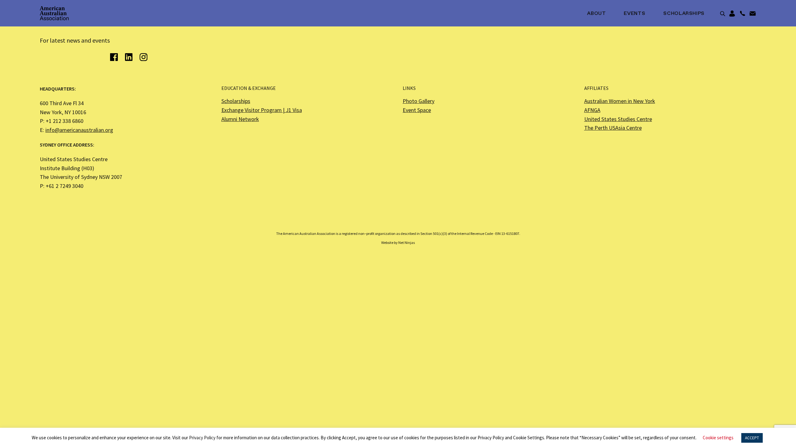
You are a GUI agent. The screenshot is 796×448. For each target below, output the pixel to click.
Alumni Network (240, 119)
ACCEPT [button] (752, 438)
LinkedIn (128, 57)
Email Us (752, 13)
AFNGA (592, 110)
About (596, 13)
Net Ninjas (406, 242)
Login (732, 13)
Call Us (742, 13)
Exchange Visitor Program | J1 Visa (261, 110)
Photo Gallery (418, 101)
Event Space (417, 110)
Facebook (114, 57)
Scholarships (684, 13)
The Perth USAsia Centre (613, 127)
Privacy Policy (202, 438)
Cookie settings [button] (718, 438)
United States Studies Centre (618, 119)
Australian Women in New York (619, 101)
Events (634, 13)
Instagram (143, 57)
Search (722, 13)
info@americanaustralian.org (79, 129)
